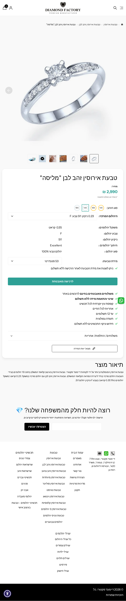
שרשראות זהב (24, 471)
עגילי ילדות (63, 551)
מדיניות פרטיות (77, 483)
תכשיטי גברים (24, 477)
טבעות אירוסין (110, 24)
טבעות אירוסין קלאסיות (54, 502)
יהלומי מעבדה (24, 496)
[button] (9, 90)
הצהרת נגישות (77, 477)
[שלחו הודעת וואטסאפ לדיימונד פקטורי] (106, 453)
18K (93, 207)
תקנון (77, 490)
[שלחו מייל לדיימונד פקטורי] (99, 453)
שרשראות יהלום (24, 464)
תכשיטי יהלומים (24, 452)
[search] (115, 8)
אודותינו (77, 464)
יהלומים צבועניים (54, 521)
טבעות (53, 452)
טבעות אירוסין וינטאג (53, 496)
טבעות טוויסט (54, 490)
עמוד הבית (77, 452)
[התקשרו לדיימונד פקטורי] (112, 453)
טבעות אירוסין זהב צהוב (54, 471)
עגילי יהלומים (62, 533)
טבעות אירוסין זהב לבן (89, 24)
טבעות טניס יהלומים (53, 515)
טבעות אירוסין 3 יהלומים (53, 509)
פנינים (24, 483)
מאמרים (77, 458)
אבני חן (24, 490)
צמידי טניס (24, 458)
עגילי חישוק (63, 570)
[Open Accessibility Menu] (7, 593)
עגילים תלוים (63, 558)
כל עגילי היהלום (63, 539)
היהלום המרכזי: (108, 216)
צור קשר (77, 471)
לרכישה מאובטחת (62, 281)
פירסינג (63, 564)
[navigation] (94, 158)
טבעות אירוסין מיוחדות (53, 477)
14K (101, 207)
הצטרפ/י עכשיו (37, 426)
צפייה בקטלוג (121, 8)
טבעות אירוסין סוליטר (54, 483)
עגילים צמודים (63, 545)
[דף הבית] (122, 24)
